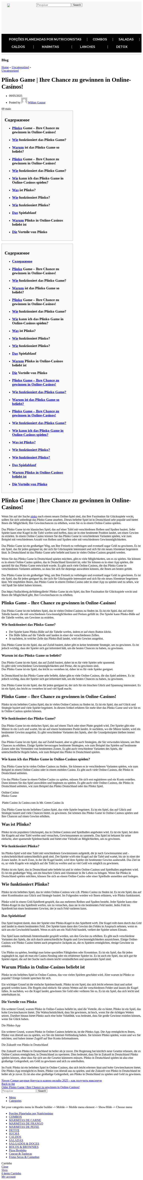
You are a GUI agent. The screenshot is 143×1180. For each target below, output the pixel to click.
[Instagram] (27, 14)
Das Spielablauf (24, 465)
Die (14, 232)
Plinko (17, 128)
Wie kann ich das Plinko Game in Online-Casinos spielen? (37, 433)
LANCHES (87, 47)
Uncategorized (20, 67)
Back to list (8, 1083)
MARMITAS (50, 47)
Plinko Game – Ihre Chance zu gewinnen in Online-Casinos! (35, 382)
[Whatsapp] (39, 26)
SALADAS (126, 39)
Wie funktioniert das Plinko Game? (39, 392)
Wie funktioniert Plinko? (31, 450)
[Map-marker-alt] (39, 14)
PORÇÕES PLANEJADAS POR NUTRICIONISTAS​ (45, 39)
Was (15, 190)
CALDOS (18, 47)
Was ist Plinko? (24, 442)
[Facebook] (16, 14)
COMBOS (100, 39)
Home (5, 67)
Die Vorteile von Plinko (29, 484)
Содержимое (22, 261)
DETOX (121, 47)
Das (15, 213)
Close (4, 1166)
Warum (18, 147)
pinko (34, 516)
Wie (15, 140)
